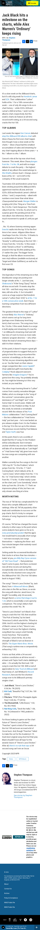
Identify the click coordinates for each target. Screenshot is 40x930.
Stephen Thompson (8, 39)
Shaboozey (7, 283)
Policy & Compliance (11, 898)
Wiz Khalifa (7, 173)
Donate (33, 3)
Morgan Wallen (29, 201)
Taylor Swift (11, 432)
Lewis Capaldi (28, 366)
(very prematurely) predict (13, 533)
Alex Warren (19, 315)
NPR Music (22, 759)
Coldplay (5, 372)
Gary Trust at (24, 669)
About (6, 884)
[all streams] (37, 927)
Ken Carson (25, 133)
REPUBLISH (19, 837)
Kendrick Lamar (30, 96)
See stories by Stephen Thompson (23, 796)
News (11, 759)
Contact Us (8, 889)
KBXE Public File (9, 907)
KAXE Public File (9, 902)
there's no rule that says (19, 745)
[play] (3, 927)
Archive (6, 893)
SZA (7, 99)
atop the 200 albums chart (17, 136)
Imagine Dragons (20, 375)
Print (35, 41)
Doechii (5, 229)
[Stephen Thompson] (7, 778)
